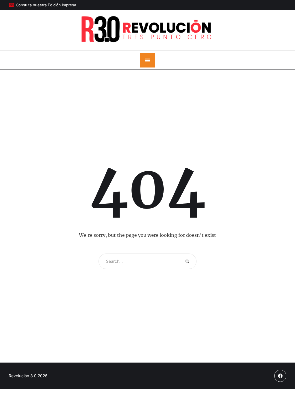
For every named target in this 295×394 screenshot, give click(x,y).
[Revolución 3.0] (148, 30)
